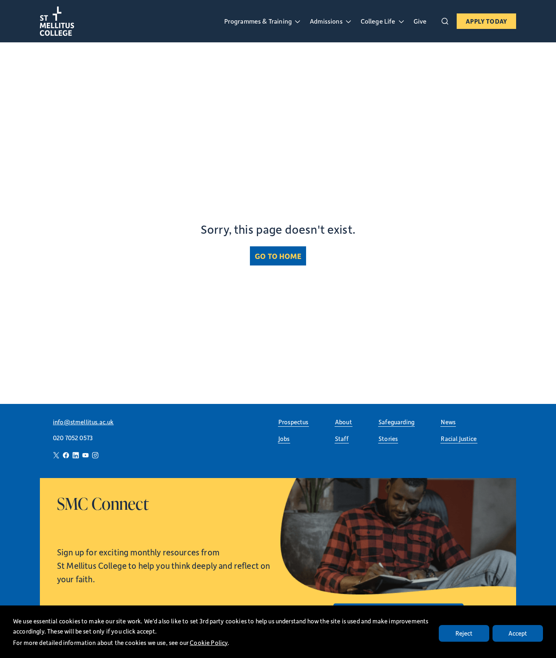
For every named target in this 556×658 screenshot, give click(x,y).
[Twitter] (56, 455)
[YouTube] (85, 455)
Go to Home (278, 256)
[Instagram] (95, 455)
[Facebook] (66, 455)
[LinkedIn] (75, 455)
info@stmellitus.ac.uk (83, 422)
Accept (518, 633)
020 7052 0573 (73, 438)
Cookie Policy (209, 642)
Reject (464, 633)
